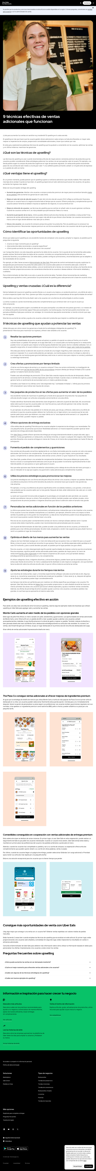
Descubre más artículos (12, 1004)
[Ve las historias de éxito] (4, 1026)
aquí (85, 1160)
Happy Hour (39, 584)
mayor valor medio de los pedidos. (78, 347)
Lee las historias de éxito (12, 1030)
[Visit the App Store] (22, 1149)
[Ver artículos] (4, 1000)
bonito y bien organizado (27, 554)
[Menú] (93, 3)
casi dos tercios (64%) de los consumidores (39, 370)
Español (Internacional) (12, 1138)
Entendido (88, 1166)
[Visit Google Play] (9, 1149)
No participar (78, 1166)
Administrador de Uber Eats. (40, 262)
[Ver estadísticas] (51, 1000)
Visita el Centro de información (62, 1004)
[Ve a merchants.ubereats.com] (6, 3)
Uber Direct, (18, 435)
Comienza (87, 3)
